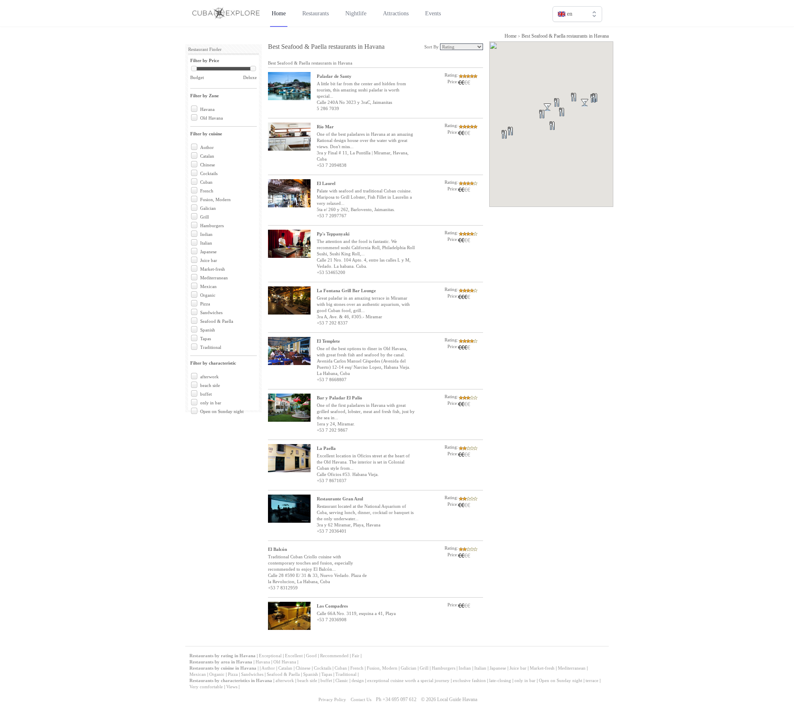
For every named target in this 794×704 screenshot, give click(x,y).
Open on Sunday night (222, 411)
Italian (206, 242)
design (358, 680)
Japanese (208, 251)
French (206, 190)
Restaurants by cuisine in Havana (222, 668)
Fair (355, 655)
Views (231, 686)
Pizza (205, 303)
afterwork (209, 376)
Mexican (208, 286)
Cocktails (209, 173)
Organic (207, 295)
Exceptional (270, 655)
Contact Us (361, 699)
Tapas (205, 338)
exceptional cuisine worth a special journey (408, 680)
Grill (204, 216)
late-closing (500, 680)
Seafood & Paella (216, 321)
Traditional (210, 347)
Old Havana (211, 117)
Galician (208, 208)
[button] (520, 141)
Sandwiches (211, 312)
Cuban (206, 182)
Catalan (207, 156)
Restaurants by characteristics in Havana (230, 680)
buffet (206, 394)
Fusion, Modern (215, 199)
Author (207, 147)
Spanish (207, 329)
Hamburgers (212, 225)
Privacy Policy (332, 699)
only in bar (210, 402)
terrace (592, 680)
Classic (341, 680)
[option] (577, 31)
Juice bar (208, 260)
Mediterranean (214, 277)
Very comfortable (206, 686)
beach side (210, 385)
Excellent (294, 655)
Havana (207, 109)
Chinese (207, 164)
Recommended (334, 655)
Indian (206, 234)
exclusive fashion (469, 680)
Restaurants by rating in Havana (223, 655)
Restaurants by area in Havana (220, 661)
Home (511, 36)
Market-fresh (212, 269)
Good (311, 655)
